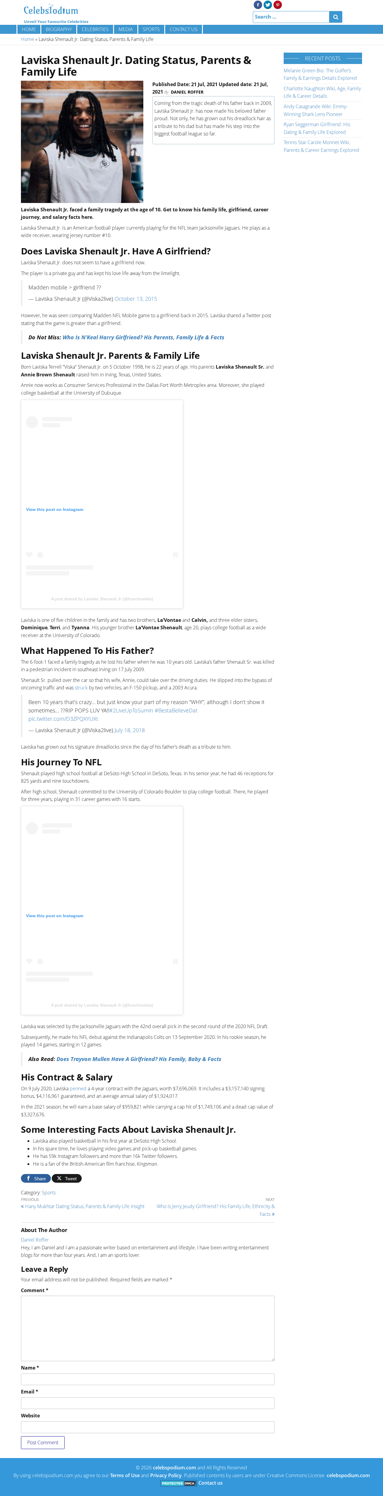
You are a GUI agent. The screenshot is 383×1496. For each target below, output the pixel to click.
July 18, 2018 (130, 730)
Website (30, 1415)
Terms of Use (125, 1475)
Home (29, 29)
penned (78, 1088)
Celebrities (95, 29)
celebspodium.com (174, 1467)
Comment (34, 1290)
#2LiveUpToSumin (131, 710)
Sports (151, 29)
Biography (59, 29)
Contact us (183, 29)
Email (29, 1391)
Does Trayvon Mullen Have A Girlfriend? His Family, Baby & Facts (139, 1059)
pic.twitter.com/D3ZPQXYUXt (63, 718)
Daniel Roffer (187, 92)
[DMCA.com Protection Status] (178, 1483)
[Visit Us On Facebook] (258, 4)
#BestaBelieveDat (176, 710)
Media (125, 29)
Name (30, 1367)
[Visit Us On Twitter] (268, 4)
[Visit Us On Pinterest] (277, 4)
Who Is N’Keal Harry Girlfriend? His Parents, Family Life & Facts (143, 337)
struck (81, 687)
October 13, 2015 (136, 298)
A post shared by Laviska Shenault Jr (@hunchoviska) (102, 598)
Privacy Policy (166, 1475)
